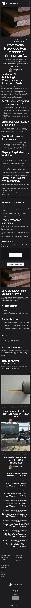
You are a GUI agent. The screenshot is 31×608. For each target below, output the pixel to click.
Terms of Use (19, 558)
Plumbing (3, 572)
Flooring (3, 578)
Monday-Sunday (5, 557)
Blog (15, 589)
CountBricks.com (21, 244)
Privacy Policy (19, 557)
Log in (15, 597)
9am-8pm (3, 559)
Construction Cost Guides (15, 593)
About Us (15, 588)
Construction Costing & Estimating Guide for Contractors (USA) (19, 40)
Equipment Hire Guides (15, 591)
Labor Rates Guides (15, 590)
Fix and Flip (3, 569)
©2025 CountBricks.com (15, 605)
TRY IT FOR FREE (15, 255)
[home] (10, 3)
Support (15, 594)
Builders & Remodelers (6, 565)
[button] (27, 3)
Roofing (3, 574)
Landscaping (4, 570)
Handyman (3, 567)
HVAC (2, 576)
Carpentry (3, 579)
